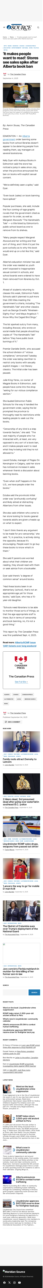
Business (15, 45)
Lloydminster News (27, 754)
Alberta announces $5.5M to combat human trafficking (19, 1026)
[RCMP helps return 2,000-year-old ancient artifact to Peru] (7, 1118)
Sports (18, 756)
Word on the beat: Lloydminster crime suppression (19, 1009)
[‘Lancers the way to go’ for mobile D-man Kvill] (21, 868)
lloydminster (8, 699)
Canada (21, 45)
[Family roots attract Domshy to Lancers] (21, 741)
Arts (5, 45)
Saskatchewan (29, 841)
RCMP (21, 841)
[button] (4, 27)
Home (5, 37)
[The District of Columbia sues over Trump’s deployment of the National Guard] (21, 910)
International (12, 923)
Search (6, 985)
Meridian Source (30, 699)
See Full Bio (20, 682)
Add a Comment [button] (14, 722)
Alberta (6, 694)
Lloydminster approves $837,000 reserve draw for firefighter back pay (19, 1031)
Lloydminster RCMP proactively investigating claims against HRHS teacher (19, 1065)
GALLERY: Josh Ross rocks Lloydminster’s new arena (16, 1071)
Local (19, 699)
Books (10, 45)
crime (9, 839)
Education (7, 48)
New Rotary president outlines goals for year (18, 1052)
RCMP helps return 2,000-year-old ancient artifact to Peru (18, 1014)
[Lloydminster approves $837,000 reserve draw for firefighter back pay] (7, 1203)
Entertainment (16, 48)
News (12, 37)
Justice (16, 796)
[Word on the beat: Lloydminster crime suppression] (7, 1089)
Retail (6, 50)
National (25, 48)
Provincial (11, 756)
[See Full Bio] (27, 682)
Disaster (10, 796)
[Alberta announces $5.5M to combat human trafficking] (7, 1179)
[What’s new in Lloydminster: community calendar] (7, 1150)
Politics (36, 48)
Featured (17, 754)
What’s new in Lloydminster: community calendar (20, 1020)
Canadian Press (30, 45)
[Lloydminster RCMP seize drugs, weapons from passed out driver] (21, 826)
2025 (5, 754)
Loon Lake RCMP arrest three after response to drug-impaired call (21, 1046)
